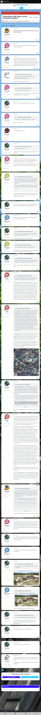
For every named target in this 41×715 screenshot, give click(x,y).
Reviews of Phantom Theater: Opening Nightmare (11, 13)
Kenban (7, 278)
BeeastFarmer (7, 162)
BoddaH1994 (6, 21)
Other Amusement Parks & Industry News (22, 21)
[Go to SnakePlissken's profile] (7, 175)
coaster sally (7, 49)
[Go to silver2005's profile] (7, 657)
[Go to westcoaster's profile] (7, 130)
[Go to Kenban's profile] (7, 274)
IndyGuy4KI (7, 62)
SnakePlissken (7, 179)
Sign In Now (30, 677)
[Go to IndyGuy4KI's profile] (7, 58)
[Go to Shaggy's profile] (7, 307)
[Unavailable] (26, 349)
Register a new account (11, 677)
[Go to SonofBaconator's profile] (7, 217)
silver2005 (7, 661)
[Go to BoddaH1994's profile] (3, 21)
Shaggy (7, 311)
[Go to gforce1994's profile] (7, 103)
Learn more (2, 1)
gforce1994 (7, 107)
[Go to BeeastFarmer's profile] (7, 158)
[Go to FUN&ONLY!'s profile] (7, 73)
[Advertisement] (20, 694)
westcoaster (7, 134)
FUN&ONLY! (7, 77)
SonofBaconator (7, 221)
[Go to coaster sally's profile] (7, 45)
